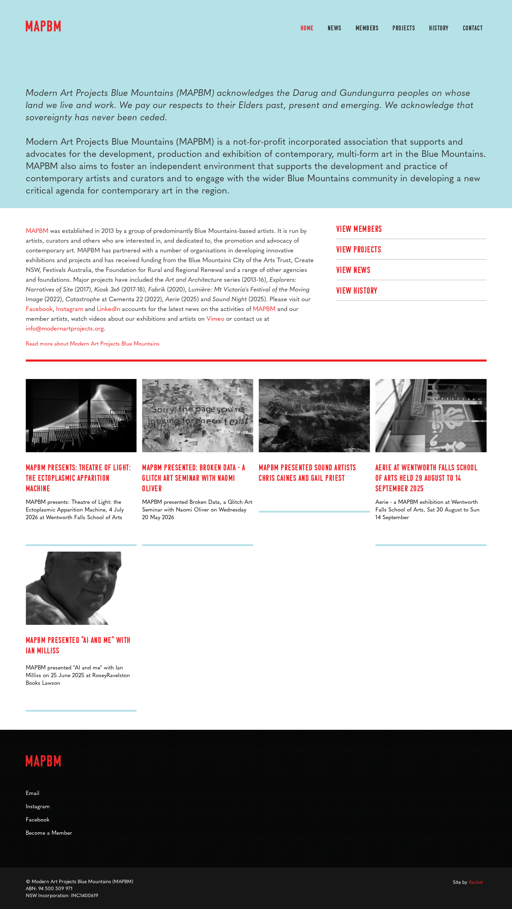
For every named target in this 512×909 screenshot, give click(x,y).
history (439, 28)
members (367, 28)
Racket (476, 881)
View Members (359, 229)
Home (307, 28)
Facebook (39, 308)
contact (473, 28)
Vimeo (215, 318)
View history (357, 291)
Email (32, 793)
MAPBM (37, 230)
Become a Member (49, 832)
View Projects (359, 250)
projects (404, 28)
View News (353, 270)
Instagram (69, 308)
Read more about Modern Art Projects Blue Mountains (93, 343)
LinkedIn (108, 308)
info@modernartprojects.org (65, 328)
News (335, 28)
